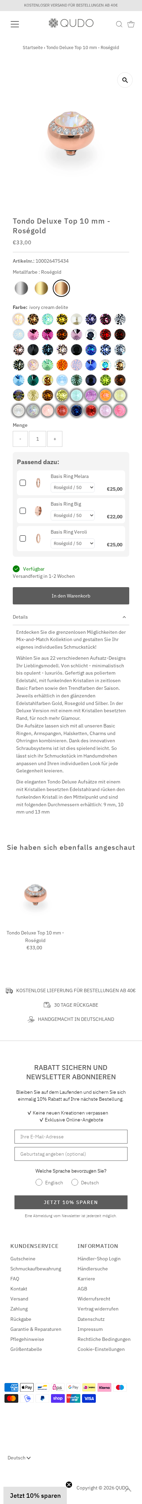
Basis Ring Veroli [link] (69, 532)
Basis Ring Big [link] (66, 504)
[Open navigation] (21, 24)
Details (20, 617)
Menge (20, 425)
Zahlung (19, 1309)
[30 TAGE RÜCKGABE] (47, 1005)
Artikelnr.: (23, 261)
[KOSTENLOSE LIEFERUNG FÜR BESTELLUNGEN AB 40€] (9, 990)
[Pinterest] (25, 1485)
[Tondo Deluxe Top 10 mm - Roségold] (35, 895)
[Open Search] (119, 24)
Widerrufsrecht (94, 1299)
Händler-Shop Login (99, 1259)
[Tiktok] (34, 1485)
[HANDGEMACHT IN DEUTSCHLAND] (31, 1019)
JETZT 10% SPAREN (71, 1202)
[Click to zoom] (125, 80)
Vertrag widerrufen (98, 1309)
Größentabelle (26, 1349)
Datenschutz (91, 1319)
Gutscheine (23, 1259)
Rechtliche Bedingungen (104, 1339)
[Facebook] (9, 1485)
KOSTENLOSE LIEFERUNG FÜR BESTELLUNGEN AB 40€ (76, 990)
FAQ (14, 1279)
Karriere (86, 1279)
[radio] (21, 288)
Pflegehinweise (27, 1339)
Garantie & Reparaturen (35, 1329)
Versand (19, 1299)
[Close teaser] (68, 1484)
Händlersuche (93, 1269)
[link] (38, 483)
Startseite (33, 47)
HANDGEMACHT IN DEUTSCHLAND (76, 1019)
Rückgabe (20, 1319)
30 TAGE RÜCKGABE (76, 1005)
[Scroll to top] (128, 1490)
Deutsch (17, 1458)
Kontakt (18, 1289)
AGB (82, 1289)
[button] (35, 1495)
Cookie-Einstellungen (101, 1349)
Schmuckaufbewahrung (35, 1269)
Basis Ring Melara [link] (70, 476)
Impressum (90, 1329)
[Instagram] (17, 1485)
